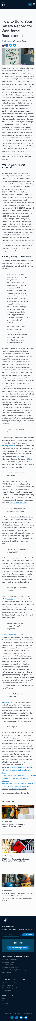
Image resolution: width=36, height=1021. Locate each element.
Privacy (7, 1013)
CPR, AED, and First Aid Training (10, 959)
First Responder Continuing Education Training (14, 970)
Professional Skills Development (10, 967)
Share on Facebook (6, 45)
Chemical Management (7, 985)
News (3, 998)
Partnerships (5, 1003)
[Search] (30, 4)
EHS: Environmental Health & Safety (11, 982)
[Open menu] (34, 4)
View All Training (6, 975)
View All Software (6, 990)
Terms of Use (13, 1013)
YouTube (25, 1017)
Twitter (16, 1017)
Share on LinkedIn (14, 45)
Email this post (3, 45)
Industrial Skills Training (8, 964)
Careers (4, 1000)
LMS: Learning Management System (11, 988)
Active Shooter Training (8, 962)
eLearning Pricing (6, 972)
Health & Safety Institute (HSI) (3, 4)
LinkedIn (21, 1017)
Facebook (12, 1017)
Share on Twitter (10, 45)
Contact (4, 1006)
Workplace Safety (19, 41)
